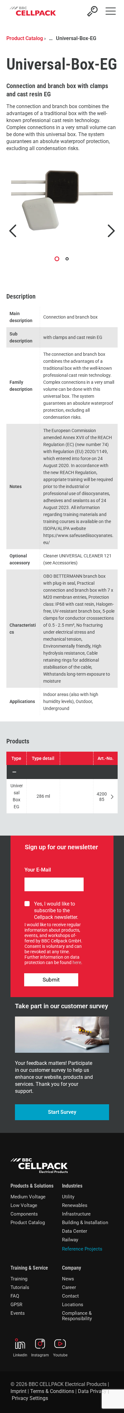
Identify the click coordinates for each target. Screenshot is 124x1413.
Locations (72, 1304)
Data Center (74, 1231)
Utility (68, 1197)
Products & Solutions (31, 1186)
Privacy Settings (30, 1398)
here (76, 962)
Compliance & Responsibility (77, 1315)
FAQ (14, 1296)
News (68, 1279)
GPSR (16, 1304)
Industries (72, 1186)
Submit (51, 979)
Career (69, 1287)
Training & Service (29, 1268)
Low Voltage (23, 1205)
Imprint (18, 1391)
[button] (62, 772)
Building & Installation (85, 1222)
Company (71, 1268)
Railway (70, 1240)
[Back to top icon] (111, 1400)
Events (17, 1313)
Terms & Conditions (52, 1391)
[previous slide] (12, 230)
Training (18, 1279)
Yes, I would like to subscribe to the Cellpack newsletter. (56, 910)
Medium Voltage (27, 1197)
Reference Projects (82, 1249)
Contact (70, 1296)
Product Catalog (24, 38)
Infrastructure (76, 1214)
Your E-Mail (37, 870)
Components (24, 1214)
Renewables (74, 1205)
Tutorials (19, 1287)
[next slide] (111, 230)
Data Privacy (92, 1391)
